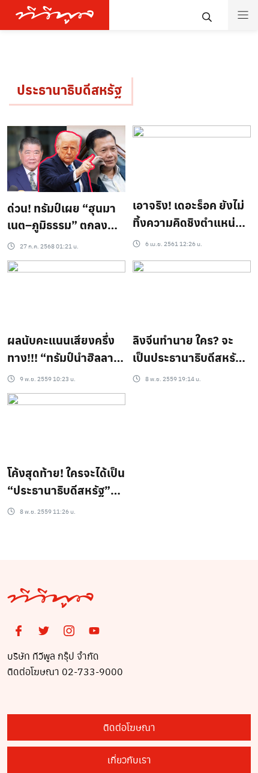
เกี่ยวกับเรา (129, 759)
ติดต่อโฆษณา (129, 727)
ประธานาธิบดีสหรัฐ (69, 89)
